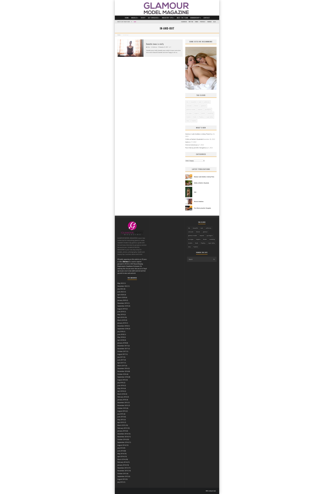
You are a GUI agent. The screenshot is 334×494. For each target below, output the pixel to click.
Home (127, 18)
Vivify (143, 18)
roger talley (209, 117)
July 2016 (120, 383)
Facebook (184, 21)
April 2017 (120, 363)
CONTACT (207, 18)
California (154, 47)
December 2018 (122, 326)
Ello (214, 21)
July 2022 (120, 289)
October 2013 (121, 474)
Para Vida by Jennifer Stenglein (195, 148)
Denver (196, 106)
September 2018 (122, 329)
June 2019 (120, 312)
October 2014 (121, 439)
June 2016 (120, 385)
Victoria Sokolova (191, 145)
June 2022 (120, 292)
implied (200, 109)
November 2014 (122, 437)
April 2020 (120, 295)
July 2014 (120, 448)
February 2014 (122, 462)
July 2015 (120, 414)
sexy (187, 120)
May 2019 (120, 314)
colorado (189, 106)
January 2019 (121, 323)
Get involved (153, 18)
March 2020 (121, 297)
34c (187, 102)
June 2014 (120, 451)
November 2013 (122, 471)
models (188, 117)
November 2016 (122, 371)
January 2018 (121, 343)
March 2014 (121, 459)
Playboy (201, 117)
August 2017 (121, 354)
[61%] (188, 210)
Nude (194, 117)
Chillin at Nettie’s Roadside (194, 139)
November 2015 (122, 405)
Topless (194, 120)
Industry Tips (167, 18)
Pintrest (202, 21)
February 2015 (122, 428)
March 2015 (121, 425)
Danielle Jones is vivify (155, 44)
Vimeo (196, 21)
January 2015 (121, 431)
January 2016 (121, 400)
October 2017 (121, 351)
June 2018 (120, 334)
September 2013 (122, 476)
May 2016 (120, 388)
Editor (148, 47)
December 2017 (122, 346)
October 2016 (121, 374)
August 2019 (121, 309)
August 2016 (121, 380)
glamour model (190, 109)
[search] (214, 259)
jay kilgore (208, 109)
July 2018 (120, 331)
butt (200, 102)
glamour (203, 106)
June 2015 (120, 417)
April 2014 (120, 456)
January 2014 (121, 465)
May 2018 (120, 337)
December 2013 (122, 468)
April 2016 (120, 391)
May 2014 (120, 454)
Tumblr (209, 21)
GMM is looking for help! (211, 490)
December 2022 (122, 286)
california (206, 102)
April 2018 (120, 340)
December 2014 (122, 434)
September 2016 (122, 377)
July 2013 (120, 482)
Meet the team (182, 18)
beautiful (193, 102)
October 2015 (121, 408)
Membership (195, 18)
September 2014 (122, 442)
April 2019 (120, 317)
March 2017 (121, 366)
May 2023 (120, 283)
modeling (210, 113)
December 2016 (122, 368)
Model (203, 113)
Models (134, 18)
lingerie (196, 113)
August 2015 (121, 411)
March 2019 (121, 320)
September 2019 (122, 306)
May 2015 (120, 420)
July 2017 (120, 357)
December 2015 (122, 403)
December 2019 (122, 303)
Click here (126, 262)
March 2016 (121, 394)
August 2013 (121, 479)
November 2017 (122, 349)
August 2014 (121, 445)
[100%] (188, 179)
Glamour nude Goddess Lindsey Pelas (197, 134)
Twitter (190, 21)
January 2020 (121, 300)
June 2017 (120, 360)
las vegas (189, 113)
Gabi (135, 20)
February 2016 (122, 397)
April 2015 (120, 422)
